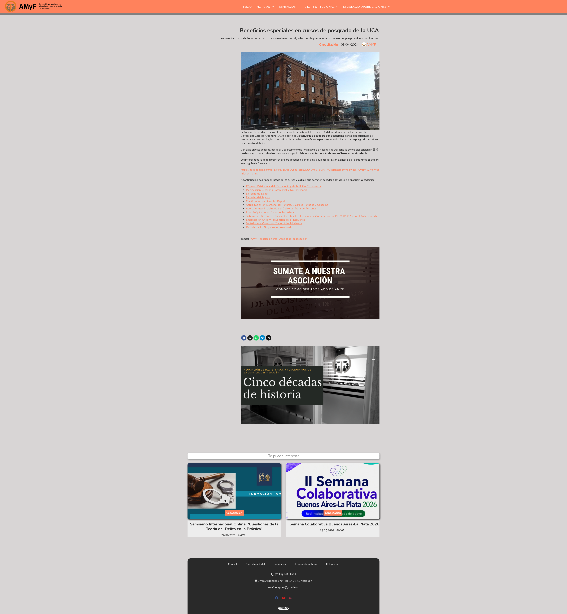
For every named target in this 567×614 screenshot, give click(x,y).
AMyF (254, 238)
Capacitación (328, 44)
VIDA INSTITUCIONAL (319, 7)
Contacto (233, 564)
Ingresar (333, 564)
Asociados (285, 238)
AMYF (371, 44)
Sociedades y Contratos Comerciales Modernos (274, 223)
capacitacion (300, 238)
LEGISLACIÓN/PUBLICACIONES (364, 7)
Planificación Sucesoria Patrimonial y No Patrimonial (277, 189)
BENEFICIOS (287, 7)
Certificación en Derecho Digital (265, 201)
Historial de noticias (305, 564)
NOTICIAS (263, 7)
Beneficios (280, 564)
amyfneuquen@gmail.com (283, 587)
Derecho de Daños (257, 193)
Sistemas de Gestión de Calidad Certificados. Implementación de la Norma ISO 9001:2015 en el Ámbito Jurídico (312, 216)
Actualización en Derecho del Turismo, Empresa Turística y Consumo (287, 204)
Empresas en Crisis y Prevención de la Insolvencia (276, 219)
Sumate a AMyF (256, 564)
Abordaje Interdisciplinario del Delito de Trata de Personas (281, 208)
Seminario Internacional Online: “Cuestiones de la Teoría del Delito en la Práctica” (234, 526)
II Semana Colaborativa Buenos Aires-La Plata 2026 (332, 524)
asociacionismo (268, 238)
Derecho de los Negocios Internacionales (270, 227)
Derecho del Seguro (258, 197)
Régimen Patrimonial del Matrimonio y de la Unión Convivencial (283, 186)
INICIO (247, 7)
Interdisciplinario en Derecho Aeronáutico (271, 212)
